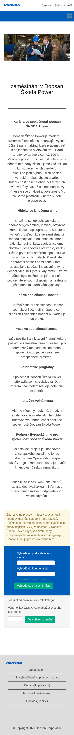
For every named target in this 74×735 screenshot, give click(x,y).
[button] (37, 16)
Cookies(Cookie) (37, 701)
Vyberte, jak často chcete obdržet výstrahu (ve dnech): (34, 609)
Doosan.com (37, 669)
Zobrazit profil (63, 5)
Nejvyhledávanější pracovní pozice (37, 677)
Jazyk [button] (46, 5)
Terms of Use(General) (37, 693)
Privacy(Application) (37, 685)
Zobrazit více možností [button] (31, 579)
